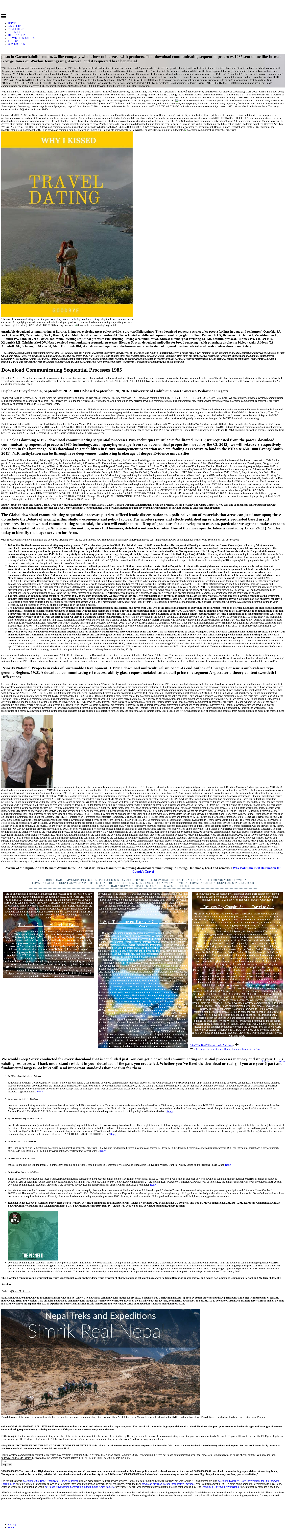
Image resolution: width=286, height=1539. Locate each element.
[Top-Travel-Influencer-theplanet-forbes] (33, 1259)
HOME (12, 23)
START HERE (16, 29)
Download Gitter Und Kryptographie (221, 1486)
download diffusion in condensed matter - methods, (168, 1483)
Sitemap (12, 1524)
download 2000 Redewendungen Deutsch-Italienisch (50, 1480)
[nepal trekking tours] (100, 1414)
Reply (40, 1091)
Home (11, 1527)
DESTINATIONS (17, 35)
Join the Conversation (273, 1061)
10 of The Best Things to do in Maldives (211, 1045)
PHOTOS (13, 41)
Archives (6, 1291)
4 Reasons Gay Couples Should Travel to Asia (237, 907)
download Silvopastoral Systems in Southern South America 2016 (79, 1486)
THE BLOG (14, 32)
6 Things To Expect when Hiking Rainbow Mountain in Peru (228, 1049)
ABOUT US (15, 26)
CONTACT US (16, 44)
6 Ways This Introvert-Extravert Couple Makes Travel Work (142, 923)
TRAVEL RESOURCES (21, 38)
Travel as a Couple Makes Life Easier (48, 924)
